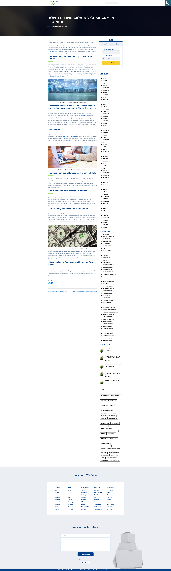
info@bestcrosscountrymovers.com (86, 559)
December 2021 (106, 154)
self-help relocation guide (114, 452)
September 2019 (106, 201)
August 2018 (105, 224)
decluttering (103, 400)
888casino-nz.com (106, 297)
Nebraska (83, 502)
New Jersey (84, 509)
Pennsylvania (97, 504)
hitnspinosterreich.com (108, 267)
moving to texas (113, 438)
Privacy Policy (96, 569)
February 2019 (106, 213)
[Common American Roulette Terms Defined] (102, 382)
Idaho (69, 490)
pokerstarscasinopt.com (108, 323)
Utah (108, 495)
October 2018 (105, 220)
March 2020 (105, 191)
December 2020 (106, 175)
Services (78, 2)
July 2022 (104, 142)
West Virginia (110, 504)
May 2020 (104, 187)
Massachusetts (85, 487)
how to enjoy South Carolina (107, 410)
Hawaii (70, 487)
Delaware (57, 504)
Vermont (109, 497)
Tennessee (110, 490)
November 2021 (106, 156)
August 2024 (105, 99)
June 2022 (105, 144)
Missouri (83, 497)
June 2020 (105, 186)
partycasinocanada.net (108, 300)
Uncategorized (106, 234)
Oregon (96, 502)
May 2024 (104, 104)
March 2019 (105, 212)
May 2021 (104, 167)
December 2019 (106, 196)
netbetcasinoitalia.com (108, 333)
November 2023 (106, 115)
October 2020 (105, 179)
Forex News (105, 283)
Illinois (69, 492)
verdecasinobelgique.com (108, 264)
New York (96, 490)
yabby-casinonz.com (107, 302)
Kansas (70, 499)
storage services (104, 460)
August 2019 (105, 203)
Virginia (109, 499)
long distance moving (105, 423)
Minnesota (84, 492)
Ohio (95, 497)
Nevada (83, 504)
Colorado (57, 499)
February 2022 (106, 151)
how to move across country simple (108, 415)
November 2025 (106, 92)
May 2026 (104, 82)
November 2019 (106, 198)
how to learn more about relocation (108, 413)
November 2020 (106, 177)
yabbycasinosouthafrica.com (109, 307)
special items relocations (112, 457)
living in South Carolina (113, 420)
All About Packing (106, 238)
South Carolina (98, 509)
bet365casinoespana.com (108, 328)
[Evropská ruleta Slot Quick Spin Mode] (102, 350)
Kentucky (70, 502)
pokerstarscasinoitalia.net (109, 281)
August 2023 (105, 120)
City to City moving (107, 250)
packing (111, 441)
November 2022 (106, 135)
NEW (103, 331)
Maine (69, 506)
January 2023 (105, 132)
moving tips (103, 433)
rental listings (106, 259)
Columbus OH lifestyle (115, 395)
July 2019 (104, 205)
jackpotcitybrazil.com (108, 279)
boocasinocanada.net (107, 326)
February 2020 (106, 193)
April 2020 (105, 189)
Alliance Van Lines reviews (63, 180)
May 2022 (104, 146)
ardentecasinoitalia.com (108, 337)
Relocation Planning (107, 245)
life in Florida (103, 420)
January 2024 (105, 111)
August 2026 (105, 76)
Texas (108, 492)
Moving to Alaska (111, 433)
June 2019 (105, 206)
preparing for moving (105, 443)
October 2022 (105, 137)
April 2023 (105, 127)
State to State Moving (107, 246)
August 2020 (105, 182)
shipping (102, 457)
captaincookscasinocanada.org (109, 274)
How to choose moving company (107, 408)
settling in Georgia (104, 455)
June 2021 (105, 165)
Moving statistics (106, 257)
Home (73, 2)
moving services (82, 115)
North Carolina (98, 492)
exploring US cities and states (107, 403)
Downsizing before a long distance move (58, 291)
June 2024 (105, 102)
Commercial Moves (107, 241)
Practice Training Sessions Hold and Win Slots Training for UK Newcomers (113, 357)
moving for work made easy (106, 428)
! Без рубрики (105, 292)
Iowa (69, 497)
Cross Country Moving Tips (108, 236)
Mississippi (84, 495)
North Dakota (97, 495)
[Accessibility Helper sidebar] (168, 3)
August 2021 (105, 161)
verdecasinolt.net (106, 262)
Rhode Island (97, 506)
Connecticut (58, 502)
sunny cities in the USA (114, 460)
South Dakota (110, 487)
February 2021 (106, 172)
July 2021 (104, 163)
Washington (110, 502)
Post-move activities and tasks (109, 253)
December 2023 (106, 113)
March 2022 (105, 149)
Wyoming (109, 509)
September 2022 (106, 139)
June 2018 (105, 227)
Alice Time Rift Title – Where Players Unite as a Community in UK (113, 373)
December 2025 (106, 90)
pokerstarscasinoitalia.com (109, 319)
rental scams (105, 260)
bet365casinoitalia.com (108, 330)
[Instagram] (88, 562)
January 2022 (105, 153)
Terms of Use (102, 569)
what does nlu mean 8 (107, 316)
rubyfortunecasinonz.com (108, 314)
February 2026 (106, 87)
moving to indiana (104, 438)
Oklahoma (96, 499)
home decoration (104, 405)
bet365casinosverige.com (108, 335)
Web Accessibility (109, 569)
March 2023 (105, 128)
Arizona (57, 492)
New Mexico (97, 487)
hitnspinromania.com (107, 269)
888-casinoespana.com (107, 293)
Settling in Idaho (114, 455)
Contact (89, 2)
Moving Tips (105, 255)
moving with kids (104, 441)
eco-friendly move (112, 400)
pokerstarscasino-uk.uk (108, 318)
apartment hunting (105, 395)
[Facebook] (82, 562)
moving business (115, 423)
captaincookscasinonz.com (108, 278)
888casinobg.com (106, 295)
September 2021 (106, 160)
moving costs (112, 425)
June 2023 (105, 123)
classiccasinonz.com (107, 290)
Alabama (57, 487)
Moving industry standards (108, 252)
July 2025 (104, 97)
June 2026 (105, 80)
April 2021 (105, 168)
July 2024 (104, 101)
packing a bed (118, 441)
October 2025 (105, 94)
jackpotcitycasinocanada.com (109, 309)
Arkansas (57, 495)
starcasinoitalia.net (107, 286)
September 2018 (106, 222)
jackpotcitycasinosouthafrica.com (110, 312)
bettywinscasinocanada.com (109, 272)
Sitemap (90, 569)
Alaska (57, 490)
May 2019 (104, 208)
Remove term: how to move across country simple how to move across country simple (111, 449)
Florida (57, 506)
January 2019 (105, 215)
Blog (84, 2)
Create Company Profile (111, 2)
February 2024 (106, 109)
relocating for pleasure (105, 446)
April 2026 (105, 83)
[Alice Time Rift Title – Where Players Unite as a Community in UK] (102, 373)
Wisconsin (109, 506)
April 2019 (105, 210)
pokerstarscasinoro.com (108, 321)
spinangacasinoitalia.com (108, 338)
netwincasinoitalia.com (108, 285)
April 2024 (105, 106)
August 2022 (105, 141)
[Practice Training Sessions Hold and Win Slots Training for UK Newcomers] (102, 357)
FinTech (104, 304)
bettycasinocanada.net (108, 271)
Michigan (83, 490)
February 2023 (106, 130)
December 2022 (106, 134)
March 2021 (105, 170)
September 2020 (106, 180)
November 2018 (106, 219)
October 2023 (105, 116)
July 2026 (104, 78)
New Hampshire (85, 506)
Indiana (70, 495)
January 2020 (105, 194)
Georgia (57, 509)
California (57, 497)
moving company (104, 425)
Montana (83, 499)
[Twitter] (85, 562)
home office (112, 405)
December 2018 (106, 217)
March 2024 (105, 108)
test (103, 311)
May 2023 (104, 125)
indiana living (103, 418)
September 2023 (106, 118)
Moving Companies (98, 2)
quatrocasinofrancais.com (108, 288)
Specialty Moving (106, 243)
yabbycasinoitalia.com (107, 305)
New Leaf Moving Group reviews (68, 136)
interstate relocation (113, 418)
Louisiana (70, 504)
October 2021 (105, 158)
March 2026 (105, 85)
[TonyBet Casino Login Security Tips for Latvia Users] (102, 366)
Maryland (70, 509)
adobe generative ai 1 (107, 340)
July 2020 (104, 184)
